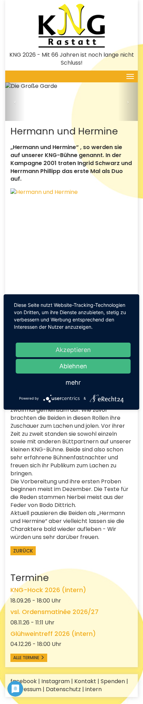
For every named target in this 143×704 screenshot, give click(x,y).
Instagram (55, 681)
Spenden (113, 681)
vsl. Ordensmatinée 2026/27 (54, 611)
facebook (23, 681)
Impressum (25, 689)
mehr (73, 382)
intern (93, 689)
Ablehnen (73, 366)
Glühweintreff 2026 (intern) (53, 633)
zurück (23, 550)
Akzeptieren (73, 349)
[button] (15, 101)
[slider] (71, 101)
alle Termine (26, 658)
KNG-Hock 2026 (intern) (48, 590)
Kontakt (85, 681)
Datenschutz (63, 689)
